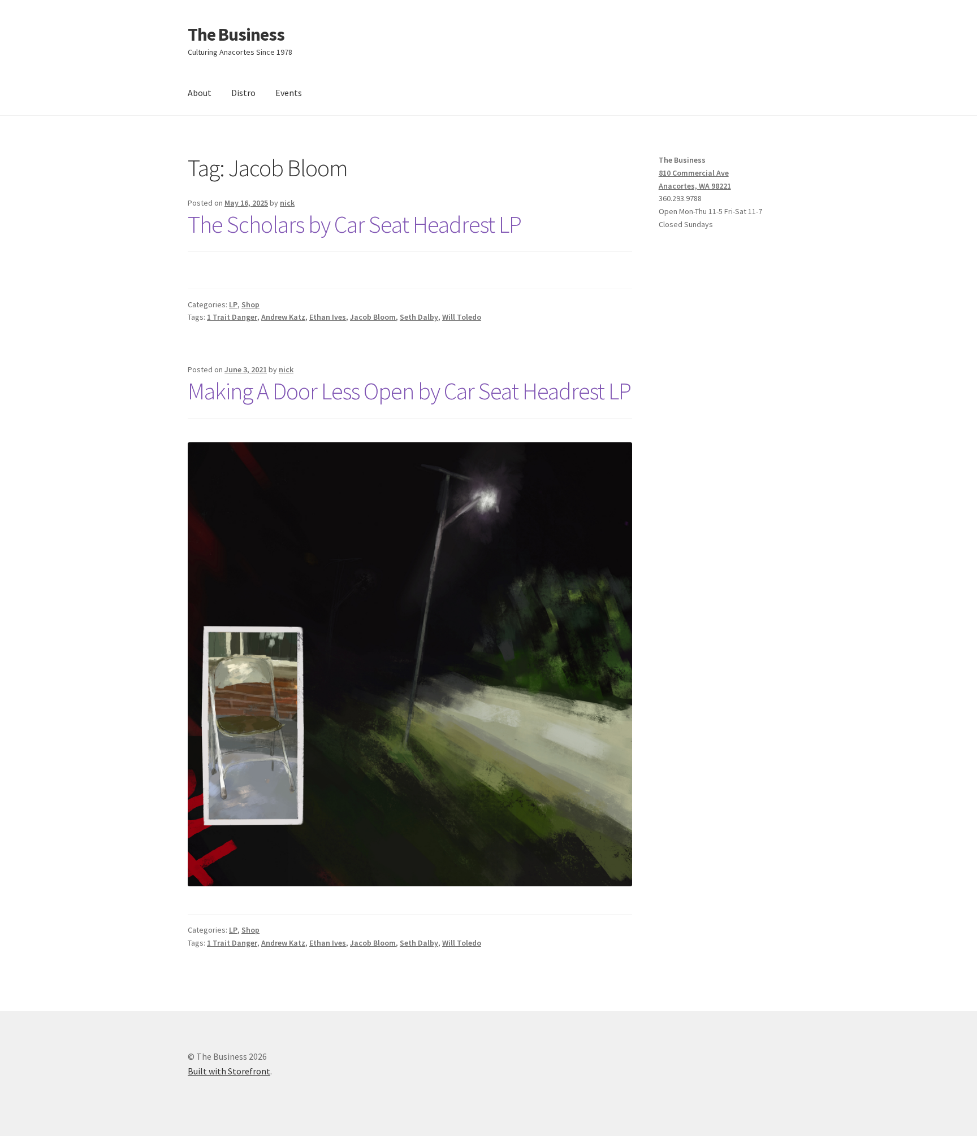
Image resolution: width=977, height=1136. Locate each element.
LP (233, 304)
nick (287, 203)
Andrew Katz (283, 317)
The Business (236, 34)
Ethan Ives (327, 317)
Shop (250, 304)
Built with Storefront (229, 1071)
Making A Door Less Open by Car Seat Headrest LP (409, 391)
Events (288, 92)
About (199, 92)
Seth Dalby (419, 317)
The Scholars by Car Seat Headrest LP (354, 224)
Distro (243, 92)
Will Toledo (461, 317)
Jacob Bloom (373, 317)
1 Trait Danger (232, 317)
